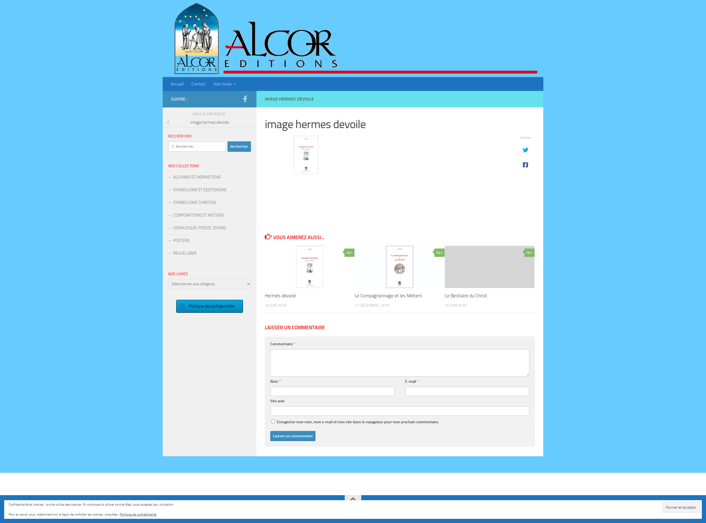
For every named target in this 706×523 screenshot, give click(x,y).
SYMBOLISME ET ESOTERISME (200, 189)
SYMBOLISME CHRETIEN (194, 202)
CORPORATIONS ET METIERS (198, 215)
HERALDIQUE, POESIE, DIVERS (199, 227)
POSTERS (181, 240)
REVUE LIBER (184, 253)
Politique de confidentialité (138, 514)
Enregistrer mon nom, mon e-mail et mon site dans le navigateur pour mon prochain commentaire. (358, 422)
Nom (275, 381)
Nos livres (223, 84)
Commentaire (282, 344)
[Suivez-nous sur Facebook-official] (245, 99)
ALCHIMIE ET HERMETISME (197, 177)
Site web (277, 401)
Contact (198, 84)
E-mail (412, 381)
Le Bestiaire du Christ (466, 295)
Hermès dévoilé (280, 295)
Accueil (177, 84)
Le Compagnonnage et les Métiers (388, 295)
